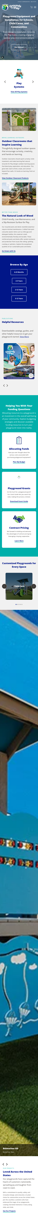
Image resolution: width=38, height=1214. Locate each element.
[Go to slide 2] (17, 604)
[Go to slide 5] (21, 604)
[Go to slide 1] (16, 604)
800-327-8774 (33, 1)
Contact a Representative (24, 1)
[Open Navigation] (35, 7)
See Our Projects (9, 1211)
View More (24, 336)
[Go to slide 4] (20, 604)
